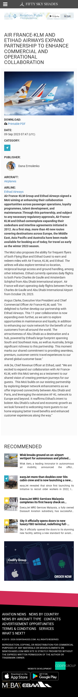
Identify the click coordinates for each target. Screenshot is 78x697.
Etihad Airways (14, 191)
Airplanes (10, 181)
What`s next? (13, 633)
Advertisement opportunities (28, 624)
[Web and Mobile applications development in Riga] (65, 666)
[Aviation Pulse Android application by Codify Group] (47, 676)
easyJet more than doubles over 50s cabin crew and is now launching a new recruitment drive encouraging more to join (45, 478)
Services (46, 629)
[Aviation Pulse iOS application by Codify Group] (16, 676)
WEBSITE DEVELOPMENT (40, 669)
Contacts (52, 619)
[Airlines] (7, 148)
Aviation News (14, 614)
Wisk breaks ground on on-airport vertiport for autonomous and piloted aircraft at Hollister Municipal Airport (44, 456)
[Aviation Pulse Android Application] (39, 15)
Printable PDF (17, 123)
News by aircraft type (21, 619)
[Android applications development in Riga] (39, 562)
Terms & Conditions (19, 629)
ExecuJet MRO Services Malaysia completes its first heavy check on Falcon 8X (42, 500)
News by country (44, 614)
